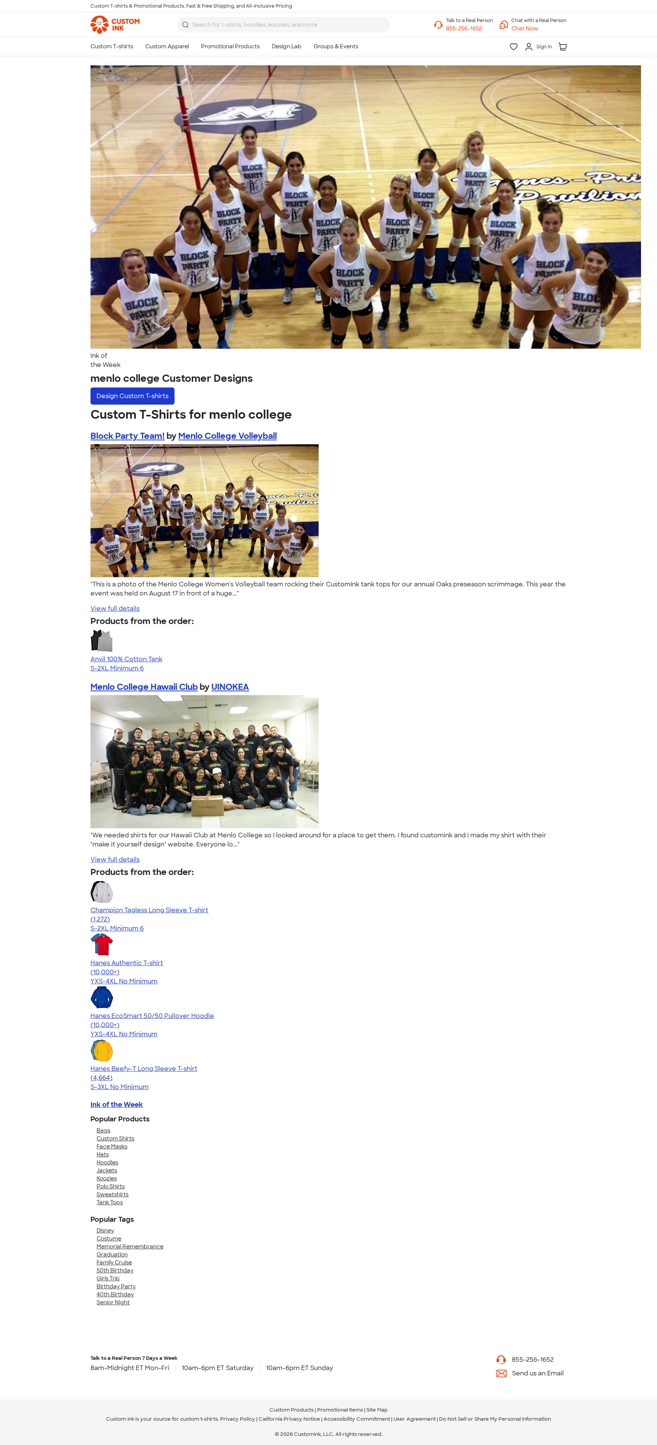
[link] (115, 25)
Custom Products (292, 1410)
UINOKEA (230, 686)
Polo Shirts (111, 1186)
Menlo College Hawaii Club (144, 686)
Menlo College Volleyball (227, 435)
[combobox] (283, 24)
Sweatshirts (113, 1194)
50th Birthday (115, 1270)
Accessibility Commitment (357, 1419)
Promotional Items (340, 1410)
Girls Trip (108, 1278)
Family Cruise (114, 1262)
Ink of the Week (116, 1104)
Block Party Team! (127, 435)
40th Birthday (115, 1294)
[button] (539, 29)
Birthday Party (116, 1286)
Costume (109, 1238)
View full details (115, 609)
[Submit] (185, 24)
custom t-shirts (199, 1419)
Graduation (112, 1254)
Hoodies (107, 1162)
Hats (103, 1154)
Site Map (377, 1410)
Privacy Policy (237, 1419)
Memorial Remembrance (130, 1246)
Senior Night (113, 1302)
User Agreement (415, 1419)
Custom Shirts (115, 1138)
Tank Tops (110, 1202)
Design (132, 396)
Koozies (107, 1178)
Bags (103, 1130)
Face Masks (112, 1146)
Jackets (107, 1170)
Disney (105, 1230)
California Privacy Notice (289, 1419)
